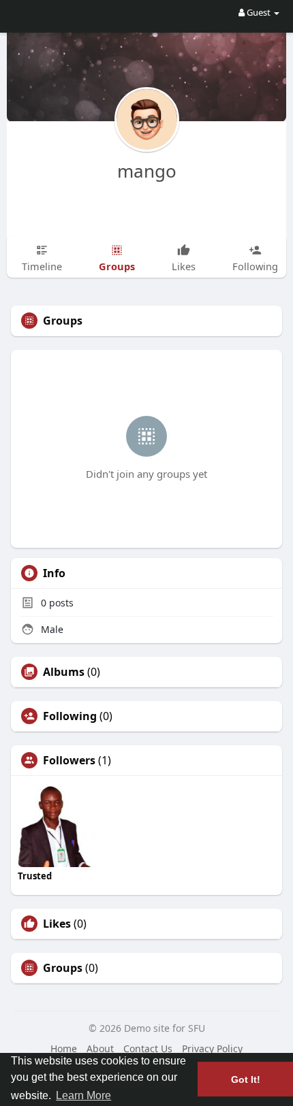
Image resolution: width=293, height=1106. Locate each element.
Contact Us (147, 1048)
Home (63, 1048)
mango (146, 171)
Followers (69, 760)
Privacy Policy (212, 1048)
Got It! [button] (245, 1079)
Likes (57, 923)
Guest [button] (259, 12)
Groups (62, 967)
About (100, 1048)
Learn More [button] (83, 1095)
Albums (63, 671)
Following (70, 716)
